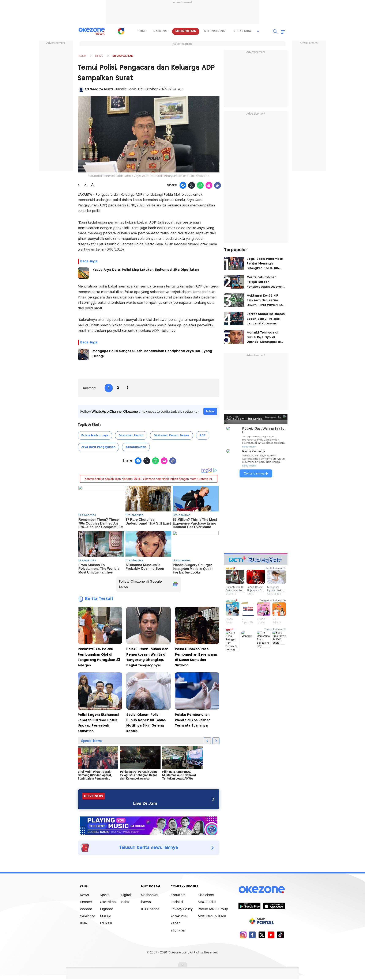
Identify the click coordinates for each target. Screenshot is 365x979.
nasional (160, 31)
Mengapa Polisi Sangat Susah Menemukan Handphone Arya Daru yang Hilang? (152, 354)
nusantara (242, 31)
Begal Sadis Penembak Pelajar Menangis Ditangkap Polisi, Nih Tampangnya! (265, 264)
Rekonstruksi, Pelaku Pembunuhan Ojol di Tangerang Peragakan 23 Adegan (99, 657)
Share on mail (209, 185)
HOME (82, 55)
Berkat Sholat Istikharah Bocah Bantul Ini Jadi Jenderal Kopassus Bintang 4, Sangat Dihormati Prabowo (266, 319)
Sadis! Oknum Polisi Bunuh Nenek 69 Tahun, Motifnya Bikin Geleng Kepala (146, 723)
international (214, 31)
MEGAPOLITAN (122, 55)
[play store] (249, 906)
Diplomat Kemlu (131, 435)
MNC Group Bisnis (212, 916)
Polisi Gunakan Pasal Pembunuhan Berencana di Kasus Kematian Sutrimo (196, 657)
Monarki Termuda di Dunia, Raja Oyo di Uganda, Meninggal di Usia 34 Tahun (264, 337)
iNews (146, 902)
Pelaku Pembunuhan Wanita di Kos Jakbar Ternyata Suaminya (192, 720)
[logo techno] (91, 31)
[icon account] (81, 89)
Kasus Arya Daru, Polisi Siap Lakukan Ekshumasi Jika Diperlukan (146, 269)
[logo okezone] (262, 889)
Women (86, 909)
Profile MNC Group (213, 909)
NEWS (99, 55)
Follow (210, 411)
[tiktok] (280, 934)
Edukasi (106, 923)
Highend (106, 909)
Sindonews (149, 895)
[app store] (274, 906)
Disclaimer (206, 895)
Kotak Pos (178, 916)
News (84, 895)
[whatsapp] (200, 185)
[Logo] (121, 31)
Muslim (105, 916)
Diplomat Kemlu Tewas (171, 435)
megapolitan (185, 31)
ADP (203, 435)
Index (125, 902)
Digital (126, 895)
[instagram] (243, 934)
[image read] (83, 273)
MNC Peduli (207, 902)
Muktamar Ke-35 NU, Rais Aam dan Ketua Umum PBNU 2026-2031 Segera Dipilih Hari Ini (265, 301)
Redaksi (176, 902)
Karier (175, 923)
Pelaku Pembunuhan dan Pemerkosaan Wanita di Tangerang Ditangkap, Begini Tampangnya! (147, 657)
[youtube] (271, 934)
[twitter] (261, 934)
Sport (104, 895)
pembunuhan (136, 447)
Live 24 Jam (145, 803)
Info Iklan (177, 930)
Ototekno (108, 902)
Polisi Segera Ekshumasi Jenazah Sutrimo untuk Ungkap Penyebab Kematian (98, 723)
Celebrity (87, 916)
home (142, 31)
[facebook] (252, 934)
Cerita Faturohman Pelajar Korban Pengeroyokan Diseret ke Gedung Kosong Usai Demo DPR (266, 282)
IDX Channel (150, 909)
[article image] (234, 263)
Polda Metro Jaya (94, 435)
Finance (86, 902)
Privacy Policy (181, 909)
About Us (177, 895)
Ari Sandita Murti (98, 89)
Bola (83, 923)
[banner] (148, 825)
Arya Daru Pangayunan (98, 447)
